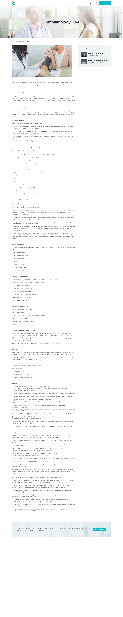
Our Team (63, 3)
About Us (56, 3)
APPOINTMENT (105, 3)
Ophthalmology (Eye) (24, 41)
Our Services (72, 3)
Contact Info (82, 3)
